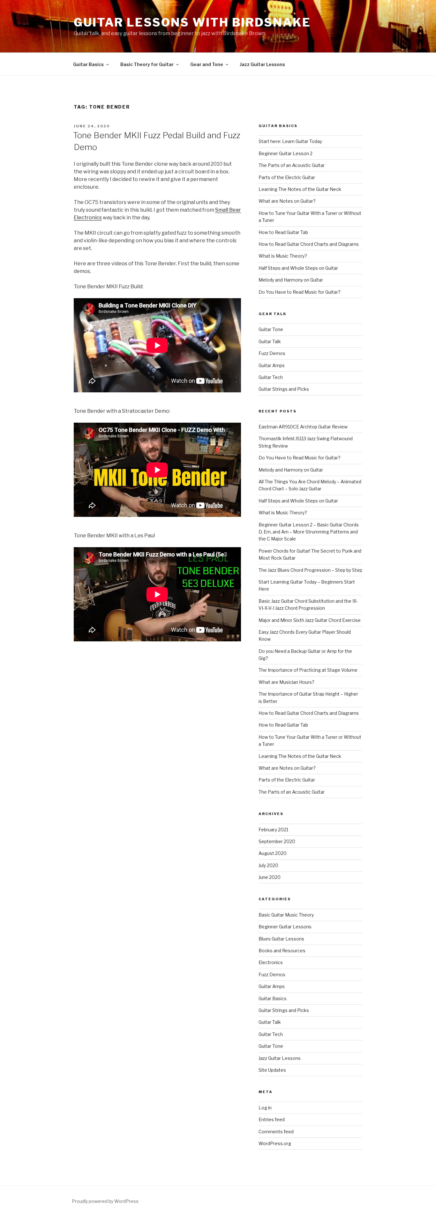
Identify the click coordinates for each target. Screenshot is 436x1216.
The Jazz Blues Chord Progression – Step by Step (310, 570)
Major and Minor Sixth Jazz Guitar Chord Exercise (310, 620)
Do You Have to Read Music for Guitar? (300, 292)
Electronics (271, 962)
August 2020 (273, 853)
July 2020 (268, 865)
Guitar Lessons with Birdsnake (192, 22)
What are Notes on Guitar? (287, 201)
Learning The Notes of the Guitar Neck (300, 189)
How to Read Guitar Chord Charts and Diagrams (309, 244)
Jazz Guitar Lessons (262, 64)
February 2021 (273, 829)
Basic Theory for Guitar (147, 64)
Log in (265, 1107)
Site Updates (272, 1070)
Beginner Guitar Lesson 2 (285, 153)
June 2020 (270, 877)
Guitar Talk (270, 341)
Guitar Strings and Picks (284, 389)
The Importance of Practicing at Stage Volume (308, 670)
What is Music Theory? (283, 256)
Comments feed (276, 1131)
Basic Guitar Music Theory (286, 915)
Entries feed (272, 1119)
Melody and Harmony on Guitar (291, 280)
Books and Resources (282, 950)
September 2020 (277, 841)
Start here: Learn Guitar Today (290, 141)
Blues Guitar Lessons (281, 938)
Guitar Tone (271, 329)
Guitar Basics (88, 64)
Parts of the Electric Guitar (287, 177)
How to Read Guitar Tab (283, 232)
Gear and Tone (206, 64)
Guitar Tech (271, 377)
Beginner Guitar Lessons (285, 926)
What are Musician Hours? (286, 682)
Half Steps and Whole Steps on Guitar (298, 268)
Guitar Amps (272, 365)
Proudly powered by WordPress (105, 1201)
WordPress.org (275, 1143)
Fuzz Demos (272, 353)
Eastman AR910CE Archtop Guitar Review (303, 426)
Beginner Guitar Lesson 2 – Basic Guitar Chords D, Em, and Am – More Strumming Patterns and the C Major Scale (309, 532)
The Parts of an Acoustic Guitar (292, 165)
